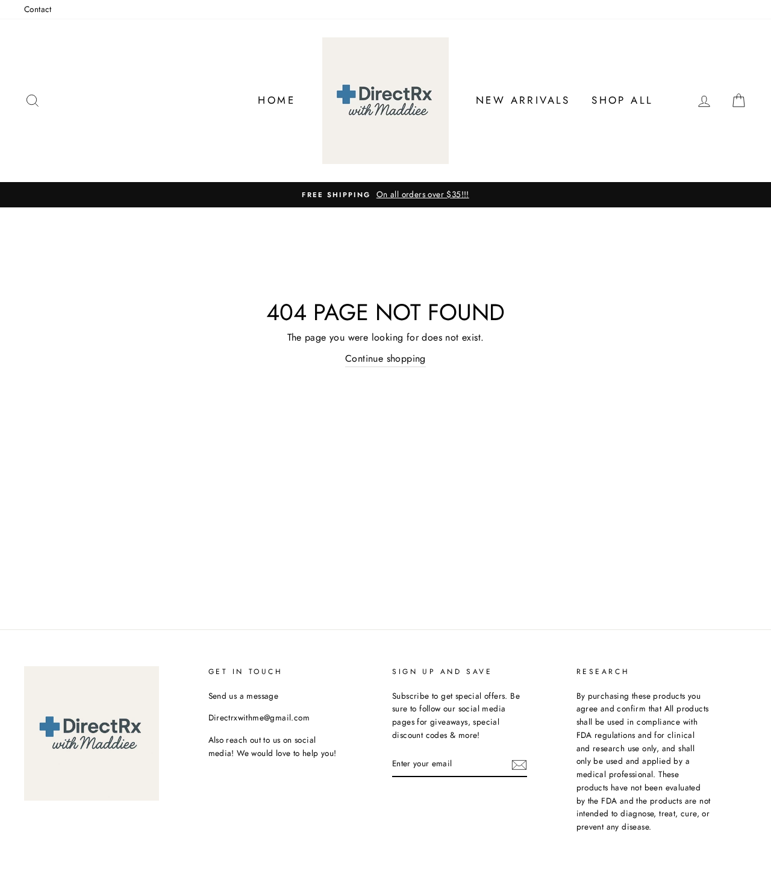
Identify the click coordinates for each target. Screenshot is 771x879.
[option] (385, 194)
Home (276, 100)
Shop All (622, 100)
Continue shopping (385, 358)
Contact (38, 9)
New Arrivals (523, 100)
